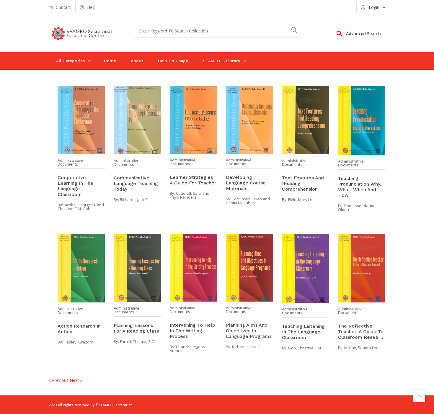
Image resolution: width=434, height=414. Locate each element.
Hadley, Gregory (78, 342)
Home (110, 60)
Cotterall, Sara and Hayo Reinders (189, 195)
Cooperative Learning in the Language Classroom (75, 186)
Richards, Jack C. (246, 346)
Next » (76, 380)
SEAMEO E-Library (221, 60)
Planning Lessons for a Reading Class (136, 328)
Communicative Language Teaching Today (136, 183)
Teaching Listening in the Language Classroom (303, 331)
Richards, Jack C (134, 199)
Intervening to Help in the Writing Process (192, 330)
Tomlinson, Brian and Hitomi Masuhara (248, 200)
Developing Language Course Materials (246, 182)
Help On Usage (173, 60)
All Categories (70, 60)
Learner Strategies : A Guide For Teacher (193, 180)
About (137, 60)
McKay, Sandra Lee (361, 347)
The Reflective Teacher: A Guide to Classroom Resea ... (361, 331)
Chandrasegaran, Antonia (189, 348)
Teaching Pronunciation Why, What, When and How (359, 187)
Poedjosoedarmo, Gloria (357, 207)
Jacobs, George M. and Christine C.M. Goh (81, 206)
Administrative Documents (70, 162)
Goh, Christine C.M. (305, 348)
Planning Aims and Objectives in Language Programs (249, 330)
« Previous (59, 380)
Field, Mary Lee (301, 199)
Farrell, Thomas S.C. (137, 341)
